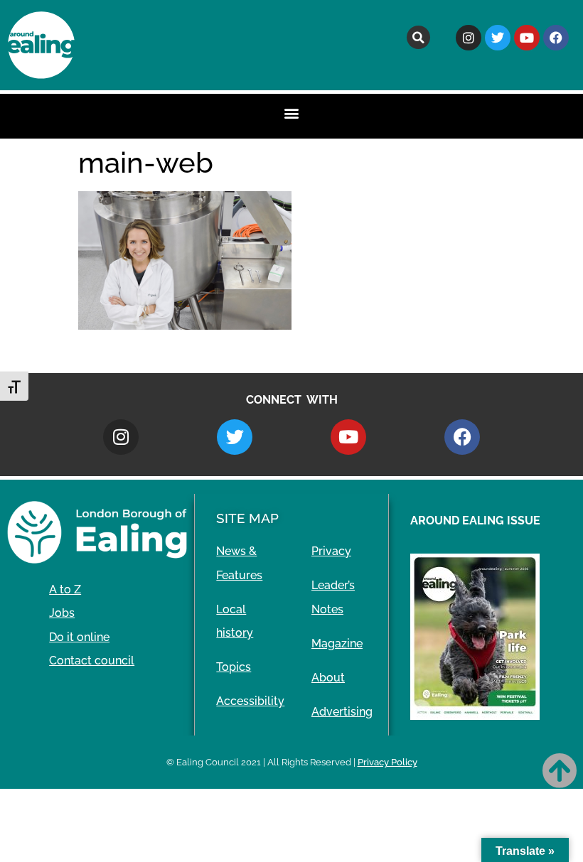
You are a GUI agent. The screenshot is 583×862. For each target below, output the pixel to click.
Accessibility (250, 701)
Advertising (342, 711)
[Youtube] (527, 37)
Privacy (331, 551)
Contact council (91, 660)
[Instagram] (468, 37)
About (328, 677)
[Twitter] (497, 37)
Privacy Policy (387, 762)
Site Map (247, 518)
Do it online (79, 637)
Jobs (62, 613)
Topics (233, 667)
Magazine (337, 643)
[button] (418, 37)
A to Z (65, 589)
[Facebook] (556, 37)
